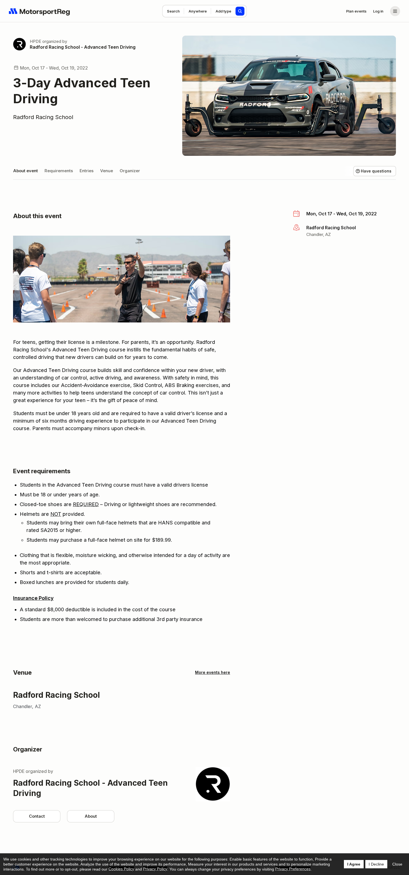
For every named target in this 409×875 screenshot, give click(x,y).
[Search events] (240, 11)
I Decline (376, 864)
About (91, 816)
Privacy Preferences (293, 869)
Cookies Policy (121, 869)
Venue (106, 170)
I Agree (353, 864)
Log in (378, 11)
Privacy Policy (155, 869)
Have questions (376, 171)
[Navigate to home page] (39, 11)
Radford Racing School (43, 117)
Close (397, 864)
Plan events (356, 11)
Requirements (59, 170)
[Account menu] (395, 11)
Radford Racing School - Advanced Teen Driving (82, 47)
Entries (86, 170)
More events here (212, 672)
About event (25, 170)
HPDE (35, 41)
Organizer (130, 170)
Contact (37, 816)
